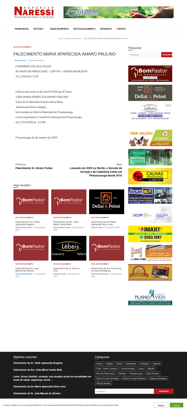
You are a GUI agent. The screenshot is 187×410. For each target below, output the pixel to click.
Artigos (110, 363)
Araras (99, 363)
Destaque (145, 363)
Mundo (151, 368)
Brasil (119, 363)
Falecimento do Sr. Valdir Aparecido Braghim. (30, 201)
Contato (121, 29)
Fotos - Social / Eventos (106, 368)
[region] (93, 404)
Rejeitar (161, 405)
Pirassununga (136, 373)
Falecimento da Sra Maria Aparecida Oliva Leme (106, 201)
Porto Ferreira (152, 373)
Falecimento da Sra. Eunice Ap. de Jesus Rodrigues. (106, 248)
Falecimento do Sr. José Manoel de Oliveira (30, 248)
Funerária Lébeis (60, 274)
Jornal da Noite (127, 368)
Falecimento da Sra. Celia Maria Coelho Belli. (68, 201)
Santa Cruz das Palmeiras (134, 378)
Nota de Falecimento (84, 29)
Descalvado (131, 363)
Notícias (38, 29)
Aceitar (177, 405)
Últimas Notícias (103, 383)
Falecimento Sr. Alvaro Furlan (34, 166)
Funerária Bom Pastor (24, 227)
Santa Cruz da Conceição (107, 378)
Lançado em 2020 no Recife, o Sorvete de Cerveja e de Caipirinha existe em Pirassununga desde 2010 (96, 169)
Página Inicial (22, 29)
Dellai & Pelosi (20, 60)
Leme (141, 368)
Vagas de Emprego (59, 29)
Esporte (156, 363)
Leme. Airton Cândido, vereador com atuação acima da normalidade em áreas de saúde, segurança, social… (52, 378)
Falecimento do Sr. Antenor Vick (68, 248)
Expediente (106, 29)
